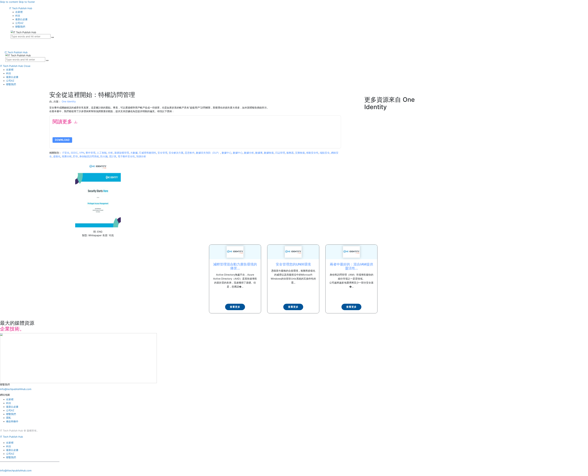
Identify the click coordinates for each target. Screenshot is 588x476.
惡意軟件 (190, 152)
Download (62, 139)
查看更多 (235, 306)
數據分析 (249, 152)
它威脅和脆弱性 (147, 152)
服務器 (290, 152)
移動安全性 (312, 152)
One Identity (69, 101)
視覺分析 (67, 156)
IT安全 (65, 152)
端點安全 (325, 152)
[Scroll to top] (1, 474)
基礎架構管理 (121, 152)
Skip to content (9, 1)
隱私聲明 (122, 133)
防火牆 (104, 156)
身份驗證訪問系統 (89, 156)
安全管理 (162, 152)
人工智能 (102, 152)
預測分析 (141, 156)
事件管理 (90, 152)
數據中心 (227, 152)
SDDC (74, 152)
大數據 (134, 152)
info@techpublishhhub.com (15, 389)
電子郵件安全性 (126, 156)
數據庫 (259, 152)
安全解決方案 (176, 152)
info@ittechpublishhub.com (16, 470)
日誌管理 (280, 152)
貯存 (75, 156)
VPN (81, 152)
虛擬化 (56, 156)
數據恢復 (269, 152)
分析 (110, 152)
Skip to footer (27, 1)
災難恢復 (300, 152)
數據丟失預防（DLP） (208, 152)
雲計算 (112, 156)
